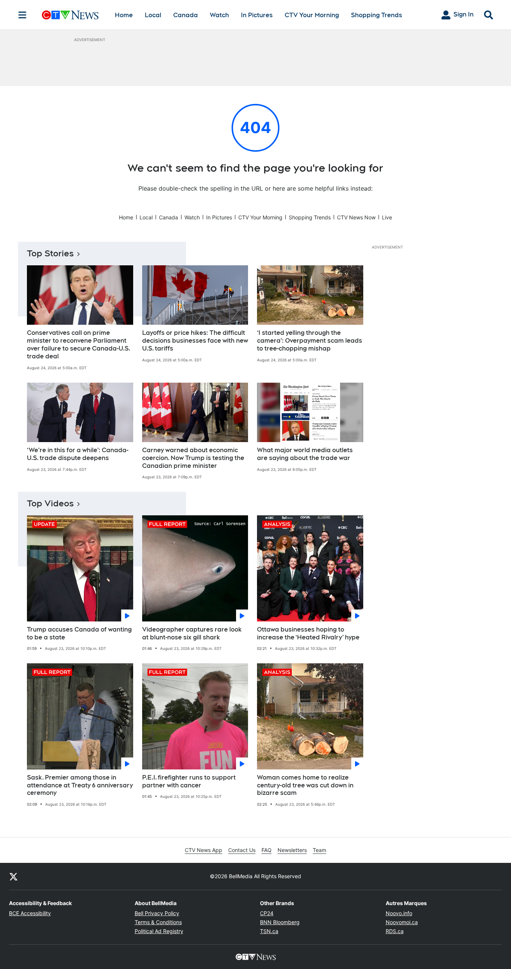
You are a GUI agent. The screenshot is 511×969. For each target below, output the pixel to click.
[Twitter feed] (13, 876)
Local (153, 15)
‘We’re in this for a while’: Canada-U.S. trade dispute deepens (77, 454)
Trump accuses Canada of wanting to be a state (79, 633)
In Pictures (257, 15)
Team (319, 850)
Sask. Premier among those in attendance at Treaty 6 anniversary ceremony (80, 785)
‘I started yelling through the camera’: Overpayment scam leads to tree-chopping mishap (309, 340)
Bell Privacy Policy (157, 913)
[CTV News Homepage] (70, 14)
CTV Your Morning (312, 15)
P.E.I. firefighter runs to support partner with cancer (189, 781)
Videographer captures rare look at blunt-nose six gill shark (192, 633)
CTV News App (203, 850)
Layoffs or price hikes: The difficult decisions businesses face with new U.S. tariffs (195, 340)
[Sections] (22, 14)
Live (387, 217)
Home (124, 15)
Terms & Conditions (158, 922)
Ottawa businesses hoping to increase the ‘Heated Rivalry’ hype (308, 633)
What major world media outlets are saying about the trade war (305, 454)
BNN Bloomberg (280, 922)
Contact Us (242, 850)
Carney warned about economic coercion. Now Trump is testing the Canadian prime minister (193, 458)
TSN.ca (269, 931)
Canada (185, 15)
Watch (219, 15)
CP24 (266, 913)
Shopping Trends (376, 15)
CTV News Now (356, 217)
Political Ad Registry (159, 931)
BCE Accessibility (30, 913)
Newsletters (292, 850)
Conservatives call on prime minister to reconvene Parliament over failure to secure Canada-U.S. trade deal (78, 344)
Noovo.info (399, 913)
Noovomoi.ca (402, 922)
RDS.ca (395, 931)
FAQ (266, 850)
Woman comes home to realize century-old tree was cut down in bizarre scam (305, 785)
